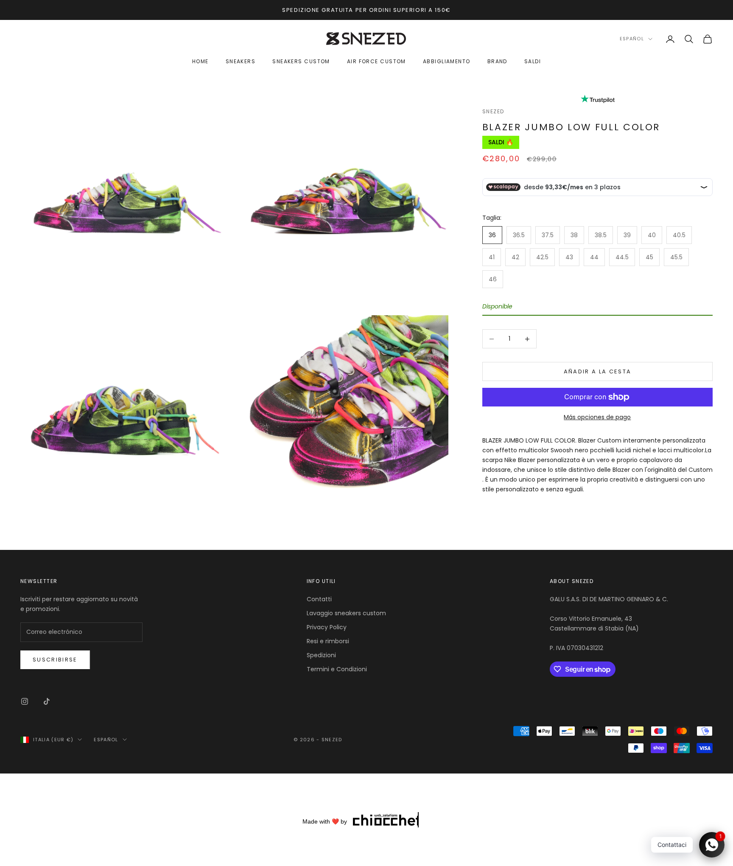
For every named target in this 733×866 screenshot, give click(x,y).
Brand (497, 61)
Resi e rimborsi (328, 641)
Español (632, 39)
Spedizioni (321, 655)
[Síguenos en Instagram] (24, 701)
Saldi (532, 61)
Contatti (319, 599)
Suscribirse (55, 660)
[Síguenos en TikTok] (46, 701)
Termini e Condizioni (337, 669)
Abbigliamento (446, 61)
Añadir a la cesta (598, 371)
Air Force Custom (376, 61)
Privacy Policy (327, 627)
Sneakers (241, 61)
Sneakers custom (301, 61)
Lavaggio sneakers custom (346, 613)
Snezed (493, 111)
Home (200, 61)
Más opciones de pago (597, 417)
